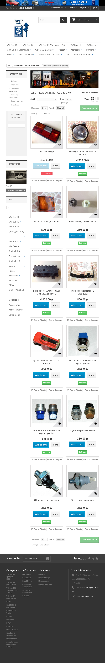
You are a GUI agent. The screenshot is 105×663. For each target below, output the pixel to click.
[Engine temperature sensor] (82, 411)
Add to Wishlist (39, 181)
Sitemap (25, 596)
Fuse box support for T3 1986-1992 (82, 292)
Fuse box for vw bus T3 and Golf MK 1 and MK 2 (46, 292)
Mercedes (10, 620)
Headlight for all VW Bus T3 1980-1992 (82, 153)
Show (62, 99)
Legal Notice (15, 85)
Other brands (11, 639)
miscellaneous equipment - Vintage (12, 644)
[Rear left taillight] (46, 132)
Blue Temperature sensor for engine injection (82, 362)
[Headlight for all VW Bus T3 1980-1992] (82, 132)
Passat (9, 616)
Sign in (94, 8)
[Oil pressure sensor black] (46, 481)
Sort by (33, 99)
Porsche (9, 626)
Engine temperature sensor (82, 430)
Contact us (73, 8)
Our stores (15, 105)
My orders (42, 574)
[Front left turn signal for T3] (46, 202)
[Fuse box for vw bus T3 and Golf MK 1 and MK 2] (46, 271)
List (97, 101)
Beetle (8, 602)
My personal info (45, 584)
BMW (8, 623)
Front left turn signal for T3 (46, 221)
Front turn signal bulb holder (82, 221)
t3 (8, 207)
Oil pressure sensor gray (82, 500)
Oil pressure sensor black (46, 500)
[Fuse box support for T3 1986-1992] (82, 271)
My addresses (43, 581)
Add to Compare (55, 181)
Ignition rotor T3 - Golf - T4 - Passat (46, 362)
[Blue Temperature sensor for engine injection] (82, 341)
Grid (92, 101)
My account (44, 570)
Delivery (14, 81)
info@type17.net (87, 596)
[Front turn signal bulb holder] (82, 202)
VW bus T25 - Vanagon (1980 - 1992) (12, 590)
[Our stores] (16, 177)
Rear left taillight (46, 151)
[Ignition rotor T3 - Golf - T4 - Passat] (46, 341)
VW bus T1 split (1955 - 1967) (10, 576)
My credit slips (44, 578)
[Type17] (20, 29)
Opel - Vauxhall (12, 630)
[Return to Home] (9, 65)
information (15, 74)
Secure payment (17, 101)
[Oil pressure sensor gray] (82, 481)
